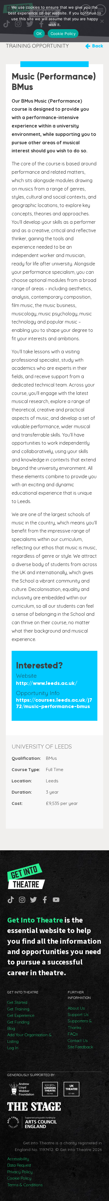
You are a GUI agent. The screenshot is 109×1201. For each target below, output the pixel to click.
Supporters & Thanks (80, 1024)
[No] (102, 21)
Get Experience (20, 1015)
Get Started (17, 1002)
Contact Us (77, 1040)
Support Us (78, 1014)
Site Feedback (80, 1047)
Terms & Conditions (24, 1184)
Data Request (19, 1165)
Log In (12, 1047)
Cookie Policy (19, 1178)
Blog (11, 1028)
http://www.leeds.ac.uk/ (46, 683)
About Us (76, 1008)
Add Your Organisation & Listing (29, 1038)
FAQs (73, 1033)
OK (39, 33)
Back (97, 46)
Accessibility (18, 1158)
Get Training (18, 1009)
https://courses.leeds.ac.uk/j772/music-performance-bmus (54, 703)
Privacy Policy (20, 1171)
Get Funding (18, 1022)
